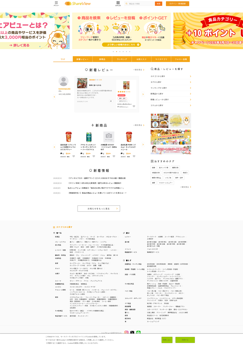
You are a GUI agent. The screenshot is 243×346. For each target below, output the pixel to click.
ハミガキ (150, 278)
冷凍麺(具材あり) (83, 260)
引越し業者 (151, 312)
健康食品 (84, 284)
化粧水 (160, 300)
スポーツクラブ (152, 309)
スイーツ (58, 281)
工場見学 (150, 239)
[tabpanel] (121, 31)
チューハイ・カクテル (109, 290)
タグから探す (156, 82)
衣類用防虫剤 (151, 286)
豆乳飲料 (73, 308)
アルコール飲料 (60, 290)
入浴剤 (177, 274)
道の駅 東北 (162, 242)
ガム (88, 275)
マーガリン (73, 239)
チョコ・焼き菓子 (76, 273)
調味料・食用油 (60, 255)
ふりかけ (95, 255)
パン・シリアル (60, 242)
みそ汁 (89, 265)
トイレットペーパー (154, 269)
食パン (72, 242)
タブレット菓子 (80, 275)
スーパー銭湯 (169, 237)
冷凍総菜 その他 (97, 258)
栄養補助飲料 (113, 305)
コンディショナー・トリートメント (169, 276)
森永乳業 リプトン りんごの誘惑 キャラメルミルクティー (68, 147)
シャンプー (151, 276)
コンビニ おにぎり (76, 287)
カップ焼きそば (103, 263)
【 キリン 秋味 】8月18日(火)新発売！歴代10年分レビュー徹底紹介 (94, 183)
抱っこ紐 (150, 293)
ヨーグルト (100, 237)
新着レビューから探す (160, 99)
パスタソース (79, 252)
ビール (72, 290)
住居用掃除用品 (163, 286)
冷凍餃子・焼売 (75, 258)
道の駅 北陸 (172, 242)
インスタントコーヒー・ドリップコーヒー (84, 303)
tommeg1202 (64, 88)
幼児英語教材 (164, 315)
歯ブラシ (158, 278)
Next (143, 94)
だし (77, 255)
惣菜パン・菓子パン (91, 242)
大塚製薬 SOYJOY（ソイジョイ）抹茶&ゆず (109, 147)
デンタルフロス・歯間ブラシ (173, 278)
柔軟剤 (170, 264)
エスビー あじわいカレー (124, 104)
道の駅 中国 (171, 244)
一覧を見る (137, 70)
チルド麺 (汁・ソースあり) (79, 268)
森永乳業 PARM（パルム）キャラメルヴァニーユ (128, 147)
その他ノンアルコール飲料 (96, 292)
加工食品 (58, 245)
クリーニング (161, 312)
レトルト (114, 250)
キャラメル (114, 273)
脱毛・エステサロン (180, 309)
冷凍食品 (58, 258)
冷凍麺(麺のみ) (96, 260)
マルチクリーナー (170, 288)
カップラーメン (75, 263)
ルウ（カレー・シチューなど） (98, 250)
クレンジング (151, 300)
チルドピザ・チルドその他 (79, 270)
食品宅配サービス (61, 316)
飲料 (56, 297)
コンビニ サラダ (89, 287)
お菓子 (57, 273)
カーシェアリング (153, 321)
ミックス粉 (81, 250)
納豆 (82, 247)
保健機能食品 (59, 284)
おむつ (181, 293)
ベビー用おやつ (163, 291)
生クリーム (84, 237)
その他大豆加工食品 (104, 247)
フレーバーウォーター (93, 297)
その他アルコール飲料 (77, 294)
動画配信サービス (153, 252)
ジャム (102, 255)
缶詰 (71, 252)
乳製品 (57, 237)
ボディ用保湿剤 (177, 298)
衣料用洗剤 (151, 264)
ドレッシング (85, 255)
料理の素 (73, 250)
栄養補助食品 (74, 284)
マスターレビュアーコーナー (79, 313)
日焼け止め (173, 300)
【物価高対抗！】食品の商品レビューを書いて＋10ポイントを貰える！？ (97, 193)
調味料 (72, 255)
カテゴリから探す (158, 76)
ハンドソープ (168, 274)
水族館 (160, 237)
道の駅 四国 (181, 244)
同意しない (167, 340)
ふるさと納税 (183, 312)
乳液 (166, 300)
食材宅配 (73, 316)
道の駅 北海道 (152, 242)
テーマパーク (151, 237)
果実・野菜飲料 (75, 301)
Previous (54, 96)
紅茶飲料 (92, 299)
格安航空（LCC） (161, 318)
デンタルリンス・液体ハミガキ (157, 281)
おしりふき (151, 295)
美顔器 (149, 306)
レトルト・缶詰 (60, 250)
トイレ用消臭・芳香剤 (170, 269)
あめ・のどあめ (89, 273)
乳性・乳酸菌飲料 (81, 299)
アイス (86, 281)
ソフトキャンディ (102, 273)
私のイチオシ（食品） (77, 311)
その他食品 (59, 311)
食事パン (79, 242)
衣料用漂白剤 (161, 264)
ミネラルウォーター (76, 297)
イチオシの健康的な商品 (95, 311)
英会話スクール (152, 315)
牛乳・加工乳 (74, 237)
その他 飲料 (96, 301)
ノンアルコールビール (77, 292)
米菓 (86, 278)
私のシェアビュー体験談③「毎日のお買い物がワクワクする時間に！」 (96, 188)
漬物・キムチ (74, 247)
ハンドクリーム (165, 298)
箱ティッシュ (151, 284)
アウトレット (180, 237)
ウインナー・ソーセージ (78, 245)
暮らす (128, 260)
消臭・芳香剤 (162, 284)
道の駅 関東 (182, 242)
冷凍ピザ (73, 260)
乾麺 (99, 265)
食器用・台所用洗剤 (181, 264)
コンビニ (58, 287)
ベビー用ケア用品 (163, 295)
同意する (185, 340)
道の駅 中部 (151, 244)
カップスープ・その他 (77, 265)
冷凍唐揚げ (86, 258)
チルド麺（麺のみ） (96, 268)
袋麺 (94, 265)
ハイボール (95, 290)
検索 (158, 4)
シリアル (103, 242)
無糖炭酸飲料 (101, 299)
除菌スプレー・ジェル (154, 288)
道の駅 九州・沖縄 (153, 246)
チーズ (92, 237)
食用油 (109, 255)
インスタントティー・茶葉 (79, 305)
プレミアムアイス (96, 281)
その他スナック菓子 (76, 278)
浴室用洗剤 (174, 281)
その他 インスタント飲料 (98, 305)
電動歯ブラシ (180, 306)
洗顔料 (149, 274)
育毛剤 (166, 303)
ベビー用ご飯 (151, 291)
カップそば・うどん (89, 263)
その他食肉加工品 (107, 245)
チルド (57, 268)
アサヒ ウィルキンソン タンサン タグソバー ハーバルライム (88, 147)
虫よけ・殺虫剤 (174, 284)
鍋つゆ (115, 255)
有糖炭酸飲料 (112, 299)
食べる (59, 233)
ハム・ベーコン (93, 245)
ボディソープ (158, 274)
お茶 (71, 299)
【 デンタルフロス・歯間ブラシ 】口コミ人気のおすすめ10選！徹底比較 (97, 178)
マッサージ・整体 (166, 309)
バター (81, 239)
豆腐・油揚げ (90, 247)
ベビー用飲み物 (176, 291)
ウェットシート (176, 286)
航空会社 (150, 318)
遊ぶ (128, 233)
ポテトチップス (97, 275)
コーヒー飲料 (106, 301)
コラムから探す (157, 105)
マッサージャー (168, 306)
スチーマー (157, 306)
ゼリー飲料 (86, 301)
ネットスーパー (83, 316)
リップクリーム (152, 298)
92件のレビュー (123, 107)
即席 (56, 263)
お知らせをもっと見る (99, 208)
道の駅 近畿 (161, 244)
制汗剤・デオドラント (154, 303)
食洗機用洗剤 (151, 266)
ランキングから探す (159, 88)
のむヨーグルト (111, 237)
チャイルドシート (171, 293)
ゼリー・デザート (76, 281)
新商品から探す (157, 93)
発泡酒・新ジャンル (83, 290)
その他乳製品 (90, 239)
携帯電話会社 (172, 312)
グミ (71, 275)
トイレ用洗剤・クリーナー (156, 271)
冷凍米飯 (108, 258)
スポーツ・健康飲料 (109, 297)
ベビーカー (159, 293)
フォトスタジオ (152, 249)
